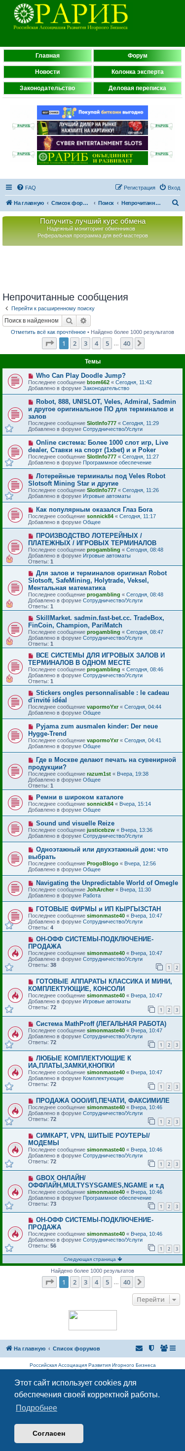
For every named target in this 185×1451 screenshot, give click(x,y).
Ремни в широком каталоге (79, 797)
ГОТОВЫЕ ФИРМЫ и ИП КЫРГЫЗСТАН (98, 909)
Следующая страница (90, 1259)
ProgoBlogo (102, 863)
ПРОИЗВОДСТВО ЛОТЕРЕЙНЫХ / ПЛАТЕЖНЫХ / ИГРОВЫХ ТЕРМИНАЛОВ (92, 539)
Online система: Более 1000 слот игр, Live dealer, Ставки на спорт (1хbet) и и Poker (98, 446)
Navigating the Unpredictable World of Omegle (107, 883)
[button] (49, 343)
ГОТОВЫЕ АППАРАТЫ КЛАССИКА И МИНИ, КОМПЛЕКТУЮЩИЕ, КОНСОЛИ (100, 985)
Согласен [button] (49, 1433)
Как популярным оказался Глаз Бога (94, 509)
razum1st (99, 774)
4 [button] (96, 343)
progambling (103, 550)
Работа (92, 895)
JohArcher (100, 889)
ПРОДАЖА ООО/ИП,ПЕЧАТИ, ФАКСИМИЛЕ (103, 1100)
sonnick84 (100, 516)
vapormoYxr (102, 707)
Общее (92, 522)
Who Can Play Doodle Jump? (81, 375)
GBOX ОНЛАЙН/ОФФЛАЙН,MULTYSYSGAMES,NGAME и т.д (96, 1181)
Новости (47, 71)
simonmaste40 (106, 916)
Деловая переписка (137, 88)
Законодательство (47, 88)
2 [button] (74, 343)
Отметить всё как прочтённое (48, 332)
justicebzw (101, 830)
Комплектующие (103, 1078)
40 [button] (126, 343)
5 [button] (107, 343)
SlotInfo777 (101, 423)
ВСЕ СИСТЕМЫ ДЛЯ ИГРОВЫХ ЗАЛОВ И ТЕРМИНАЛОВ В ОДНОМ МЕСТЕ (96, 659)
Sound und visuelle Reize (75, 823)
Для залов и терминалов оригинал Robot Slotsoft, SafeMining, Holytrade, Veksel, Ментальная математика (97, 580)
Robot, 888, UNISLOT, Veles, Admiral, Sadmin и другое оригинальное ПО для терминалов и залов (102, 409)
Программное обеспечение (117, 462)
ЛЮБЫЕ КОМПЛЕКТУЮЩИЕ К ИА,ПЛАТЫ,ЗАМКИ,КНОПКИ (79, 1062)
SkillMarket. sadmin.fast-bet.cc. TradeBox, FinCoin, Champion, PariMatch (96, 621)
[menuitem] (26, 188)
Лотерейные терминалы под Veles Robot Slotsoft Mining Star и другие (96, 479)
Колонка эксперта (137, 71)
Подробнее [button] (36, 1408)
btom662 (98, 382)
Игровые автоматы (107, 496)
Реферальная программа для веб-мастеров (92, 235)
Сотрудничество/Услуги (113, 429)
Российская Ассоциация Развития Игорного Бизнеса (93, 1365)
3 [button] (85, 343)
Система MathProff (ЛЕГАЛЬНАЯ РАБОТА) (101, 1023)
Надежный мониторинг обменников (91, 228)
